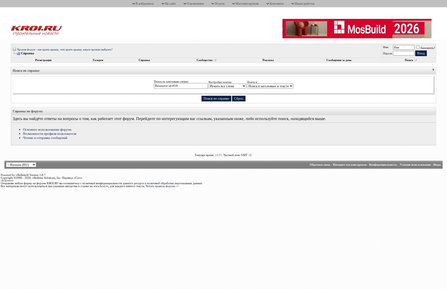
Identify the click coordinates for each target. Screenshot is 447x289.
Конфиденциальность (383, 164)
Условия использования (415, 164)
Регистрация (43, 60)
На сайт (170, 3)
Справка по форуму (28, 111)
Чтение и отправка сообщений (45, 138)
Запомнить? (427, 48)
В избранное (145, 3)
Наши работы (305, 3)
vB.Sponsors (7, 180)
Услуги (220, 3)
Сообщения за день (339, 60)
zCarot (78, 177)
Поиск (409, 60)
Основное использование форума (47, 129)
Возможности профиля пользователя (49, 134)
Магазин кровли (247, 3)
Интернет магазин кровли (350, 164)
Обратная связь (320, 164)
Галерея (98, 60)
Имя (385, 47)
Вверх (437, 164)
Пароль (387, 53)
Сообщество (205, 60)
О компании (195, 3)
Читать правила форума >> (162, 186)
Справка (144, 60)
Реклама (268, 60)
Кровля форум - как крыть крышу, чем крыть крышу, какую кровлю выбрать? (65, 49)
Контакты (277, 3)
